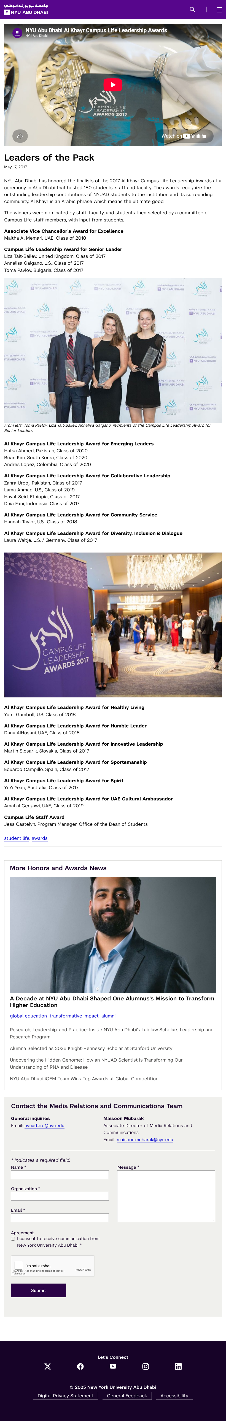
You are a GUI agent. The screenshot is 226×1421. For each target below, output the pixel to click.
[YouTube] (113, 1367)
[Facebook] (80, 1367)
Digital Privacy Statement (65, 1396)
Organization (25, 1189)
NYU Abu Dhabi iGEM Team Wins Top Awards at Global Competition (84, 1079)
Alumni (108, 1016)
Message (128, 1167)
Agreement (22, 1233)
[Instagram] (145, 1367)
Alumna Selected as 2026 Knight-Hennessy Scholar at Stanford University (91, 1048)
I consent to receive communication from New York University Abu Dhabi (58, 1242)
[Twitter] (47, 1367)
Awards (40, 838)
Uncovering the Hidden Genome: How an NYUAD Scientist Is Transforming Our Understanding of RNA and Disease (96, 1063)
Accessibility (175, 1396)
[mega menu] (217, 10)
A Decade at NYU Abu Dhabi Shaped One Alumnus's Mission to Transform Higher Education (112, 1002)
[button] (192, 10)
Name (18, 1167)
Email (18, 1210)
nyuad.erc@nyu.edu (44, 1125)
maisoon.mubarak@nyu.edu (145, 1140)
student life (16, 838)
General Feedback (127, 1396)
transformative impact (74, 1016)
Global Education (28, 1016)
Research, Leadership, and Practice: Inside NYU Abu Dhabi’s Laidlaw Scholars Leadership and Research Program (112, 1033)
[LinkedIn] (178, 1367)
